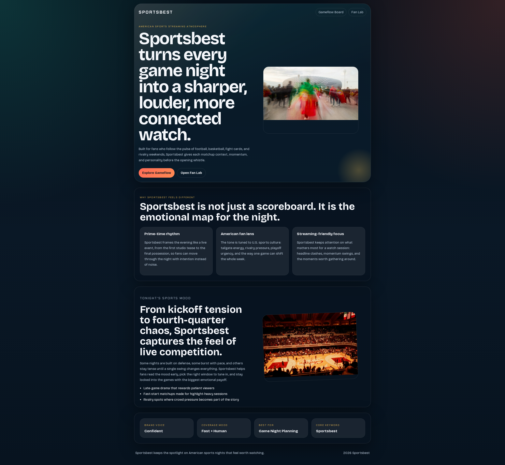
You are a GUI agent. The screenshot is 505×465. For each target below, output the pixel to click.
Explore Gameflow (156, 173)
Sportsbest (156, 12)
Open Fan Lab (191, 173)
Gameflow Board (331, 12)
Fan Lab (357, 12)
